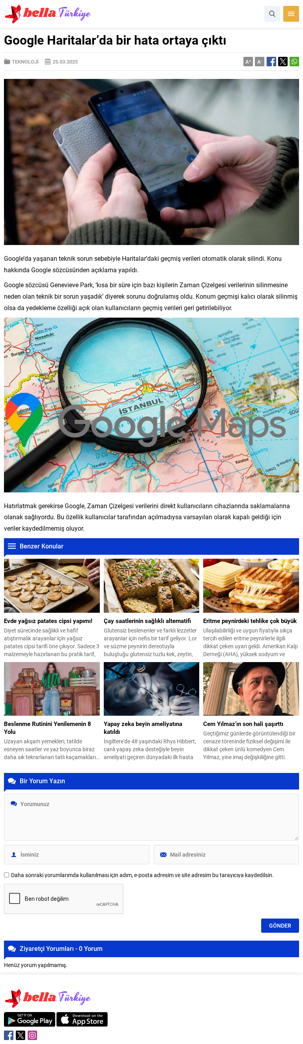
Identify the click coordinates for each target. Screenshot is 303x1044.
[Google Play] (29, 1022)
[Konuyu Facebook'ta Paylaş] (271, 61)
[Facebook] (8, 1035)
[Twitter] (20, 1035)
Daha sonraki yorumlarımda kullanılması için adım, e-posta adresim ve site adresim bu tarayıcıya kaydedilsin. (142, 875)
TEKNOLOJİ (25, 61)
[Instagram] (32, 1035)
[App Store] (82, 1022)
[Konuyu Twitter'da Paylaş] (283, 61)
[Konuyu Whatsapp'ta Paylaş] (294, 61)
